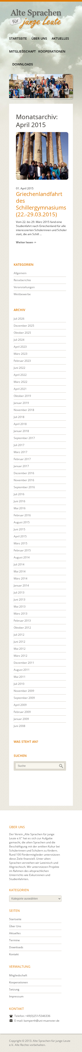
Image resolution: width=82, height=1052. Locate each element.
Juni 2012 (19, 642)
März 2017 (20, 452)
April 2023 (20, 347)
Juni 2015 (19, 529)
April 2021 (20, 389)
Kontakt (14, 954)
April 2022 (20, 375)
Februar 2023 (22, 361)
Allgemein (20, 273)
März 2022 (20, 382)
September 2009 (24, 698)
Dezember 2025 (24, 326)
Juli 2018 (19, 417)
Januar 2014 (21, 585)
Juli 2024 (19, 340)
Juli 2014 (19, 564)
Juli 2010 (19, 684)
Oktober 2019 (22, 396)
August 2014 (22, 557)
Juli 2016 (19, 494)
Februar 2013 (22, 621)
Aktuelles (60, 38)
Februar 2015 (22, 550)
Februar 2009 (22, 712)
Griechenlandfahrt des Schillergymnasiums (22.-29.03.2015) (41, 204)
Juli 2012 (19, 635)
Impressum (16, 996)
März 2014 (20, 578)
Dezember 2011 (24, 663)
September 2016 (24, 487)
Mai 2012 (20, 649)
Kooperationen (51, 51)
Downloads (22, 64)
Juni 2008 (19, 726)
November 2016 (24, 480)
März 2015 (20, 543)
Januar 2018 (21, 431)
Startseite (18, 38)
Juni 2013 (19, 599)
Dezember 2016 (24, 473)
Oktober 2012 (22, 628)
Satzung (14, 989)
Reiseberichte (22, 280)
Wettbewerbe (22, 294)
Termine (14, 940)
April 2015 (20, 536)
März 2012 (20, 656)
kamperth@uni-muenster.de (41, 1021)
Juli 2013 (19, 592)
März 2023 (20, 354)
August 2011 (22, 670)
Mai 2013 (20, 606)
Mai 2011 (20, 677)
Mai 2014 (20, 571)
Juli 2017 (19, 445)
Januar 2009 (21, 719)
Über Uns (39, 38)
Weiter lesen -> (26, 242)
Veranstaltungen (24, 287)
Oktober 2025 (22, 333)
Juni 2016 (19, 501)
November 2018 (24, 410)
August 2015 (22, 522)
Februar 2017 (22, 459)
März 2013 (20, 613)
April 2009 (20, 705)
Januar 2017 (21, 466)
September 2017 (24, 438)
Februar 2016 (22, 515)
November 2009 (24, 691)
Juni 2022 (19, 368)
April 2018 (20, 424)
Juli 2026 (19, 319)
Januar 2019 (21, 403)
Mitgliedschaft (22, 51)
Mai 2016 (20, 508)
